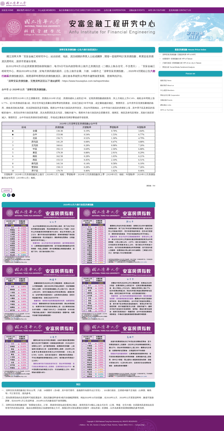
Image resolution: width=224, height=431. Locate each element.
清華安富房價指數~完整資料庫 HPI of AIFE (179, 54)
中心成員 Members (47, 10)
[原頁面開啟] (39, 235)
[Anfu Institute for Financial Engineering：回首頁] (13, 3)
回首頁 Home (7, 10)
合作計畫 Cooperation (115, 10)
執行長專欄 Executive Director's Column (79, 10)
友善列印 (7, 190)
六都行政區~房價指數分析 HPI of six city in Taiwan (181, 63)
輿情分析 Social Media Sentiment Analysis (178, 67)
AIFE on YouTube (156, 10)
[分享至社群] (4, 195)
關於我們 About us (26, 10)
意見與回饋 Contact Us (180, 10)
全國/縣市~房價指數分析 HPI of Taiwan (177, 59)
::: (2, 44)
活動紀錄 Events (137, 10)
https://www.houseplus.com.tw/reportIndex (85, 81)
